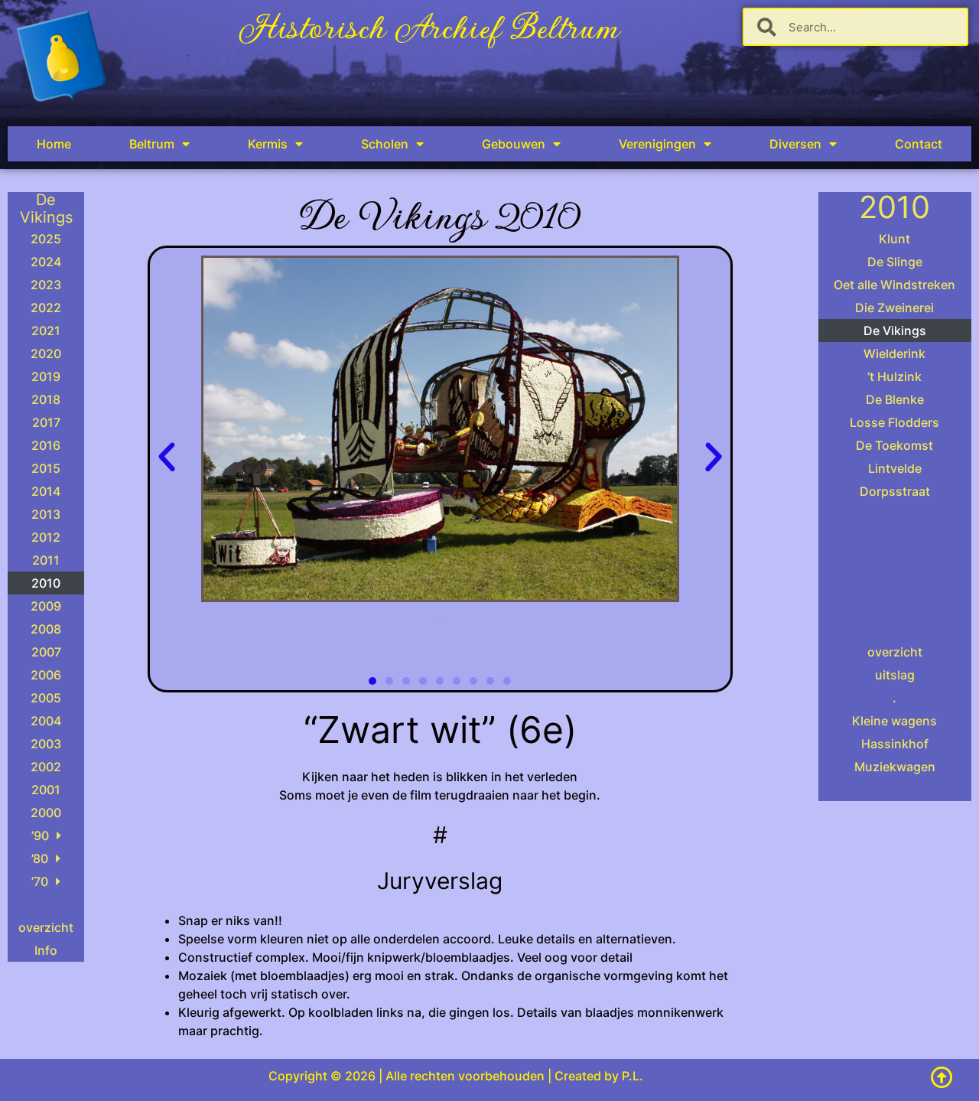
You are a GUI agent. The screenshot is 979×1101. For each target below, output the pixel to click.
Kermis (268, 143)
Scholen (384, 143)
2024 (46, 261)
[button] (167, 457)
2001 (45, 789)
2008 (46, 629)
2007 (46, 652)
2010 (45, 583)
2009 (46, 606)
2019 (45, 376)
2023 (46, 284)
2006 (46, 674)
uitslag (895, 674)
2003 (46, 743)
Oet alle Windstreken (894, 284)
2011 (46, 560)
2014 (45, 491)
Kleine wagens (894, 720)
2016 (45, 445)
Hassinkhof (895, 743)
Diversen (795, 143)
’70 (39, 881)
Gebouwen (513, 143)
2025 (46, 238)
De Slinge (894, 261)
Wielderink (894, 353)
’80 (39, 858)
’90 (40, 835)
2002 (46, 766)
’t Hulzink (894, 376)
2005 (46, 697)
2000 (46, 812)
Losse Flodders (894, 422)
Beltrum (151, 143)
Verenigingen (657, 143)
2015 (45, 468)
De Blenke (895, 399)
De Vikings (895, 330)
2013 (45, 514)
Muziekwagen (894, 766)
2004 (46, 720)
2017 (46, 422)
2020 (46, 353)
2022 (46, 307)
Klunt (894, 238)
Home (54, 143)
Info (45, 950)
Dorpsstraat (895, 491)
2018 (45, 399)
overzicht (45, 927)
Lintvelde (895, 468)
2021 (45, 330)
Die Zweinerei (894, 307)
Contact (918, 143)
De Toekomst (894, 445)
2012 (45, 537)
